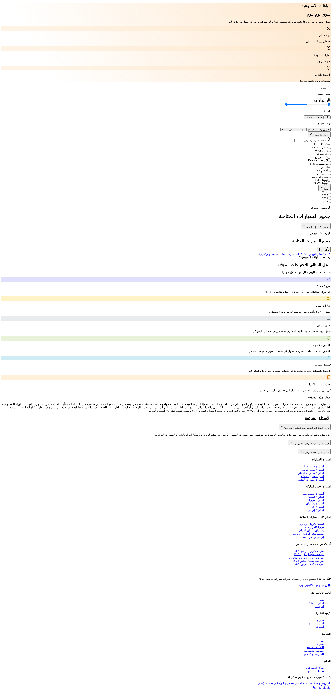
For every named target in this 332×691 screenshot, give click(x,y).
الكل (327, 117)
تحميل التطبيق (315, 671)
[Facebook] (324, 688)
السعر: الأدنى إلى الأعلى (317, 227)
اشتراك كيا (318, 506)
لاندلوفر (298, 253)
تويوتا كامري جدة (314, 527)
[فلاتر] (327, 249)
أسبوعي (319, 606)
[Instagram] (328, 688)
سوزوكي (268, 253)
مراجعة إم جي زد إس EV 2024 (306, 557)
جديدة (319, 117)
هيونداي (309, 253)
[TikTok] (316, 688)
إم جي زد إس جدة (313, 537)
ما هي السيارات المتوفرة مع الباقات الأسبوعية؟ (306, 428)
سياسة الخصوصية (313, 650)
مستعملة (309, 117)
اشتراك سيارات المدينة (311, 479)
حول (321, 640)
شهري (320, 599)
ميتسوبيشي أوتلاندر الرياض (308, 533)
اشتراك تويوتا (316, 500)
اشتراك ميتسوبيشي (312, 493)
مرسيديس (288, 253)
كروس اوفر (324, 129)
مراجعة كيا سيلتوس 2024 (309, 564)
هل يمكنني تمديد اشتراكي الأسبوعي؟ (311, 443)
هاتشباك (312, 129)
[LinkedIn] (320, 688)
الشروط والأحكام (314, 653)
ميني (275, 253)
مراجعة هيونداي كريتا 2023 (309, 554)
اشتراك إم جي (316, 510)
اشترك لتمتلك (316, 603)
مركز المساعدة (315, 667)
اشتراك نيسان (316, 496)
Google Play (320, 585)
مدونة (320, 644)
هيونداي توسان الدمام (311, 530)
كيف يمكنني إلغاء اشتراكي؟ (316, 452)
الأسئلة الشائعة (315, 647)
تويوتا (261, 253)
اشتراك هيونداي (315, 503)
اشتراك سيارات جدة (312, 469)
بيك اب (301, 129)
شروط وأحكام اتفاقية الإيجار (274, 683)
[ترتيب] (320, 249)
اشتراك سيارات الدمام (311, 473)
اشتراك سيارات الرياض (310, 466)
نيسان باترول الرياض (312, 523)
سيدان (292, 129)
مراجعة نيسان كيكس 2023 (308, 560)
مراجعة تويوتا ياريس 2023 (309, 551)
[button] (166, 144)
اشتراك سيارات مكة (312, 476)
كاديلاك (327, 253)
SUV (284, 129)
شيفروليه (318, 253)
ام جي (280, 253)
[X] (314, 688)
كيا (304, 253)
